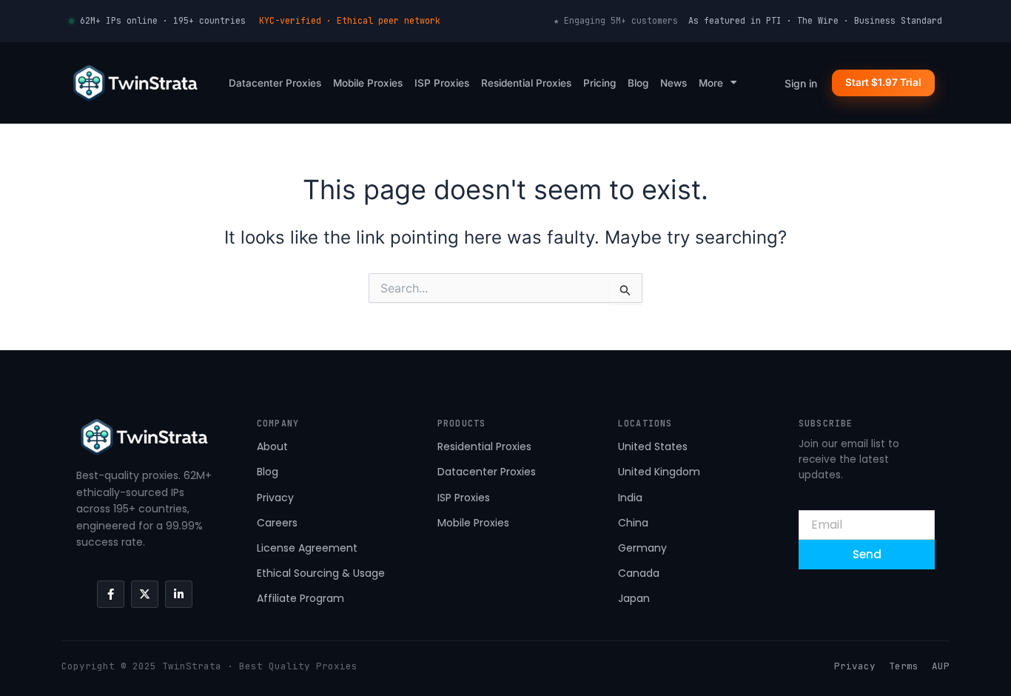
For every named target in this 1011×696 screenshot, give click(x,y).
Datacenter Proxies (275, 83)
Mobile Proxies (368, 83)
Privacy (855, 666)
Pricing (599, 83)
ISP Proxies (441, 83)
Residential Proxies (526, 83)
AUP (941, 666)
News (673, 83)
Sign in (801, 83)
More (711, 83)
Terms (903, 666)
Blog (638, 83)
